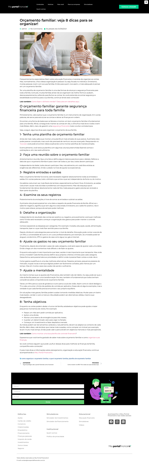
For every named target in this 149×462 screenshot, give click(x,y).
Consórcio (22, 424)
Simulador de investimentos (57, 418)
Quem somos (41, 9)
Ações (20, 418)
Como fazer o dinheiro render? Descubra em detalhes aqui (55, 102)
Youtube (23, 144)
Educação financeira (87, 418)
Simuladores (88, 4)
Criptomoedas (23, 427)
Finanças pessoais (25, 436)
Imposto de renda (25, 439)
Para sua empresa (74, 4)
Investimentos (23, 442)
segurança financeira (61, 126)
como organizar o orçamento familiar (35, 359)
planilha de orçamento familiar (80, 359)
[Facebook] (111, 422)
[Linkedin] (123, 422)
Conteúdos (40, 4)
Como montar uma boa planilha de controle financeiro (54, 334)
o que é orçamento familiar (58, 359)
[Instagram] (117, 422)
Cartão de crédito (24, 421)
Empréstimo (22, 430)
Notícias (50, 4)
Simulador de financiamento (58, 421)
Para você (60, 4)
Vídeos (81, 425)
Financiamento (23, 433)
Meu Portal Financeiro (43, 353)
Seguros (21, 448)
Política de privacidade (55, 436)
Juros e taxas (23, 445)
